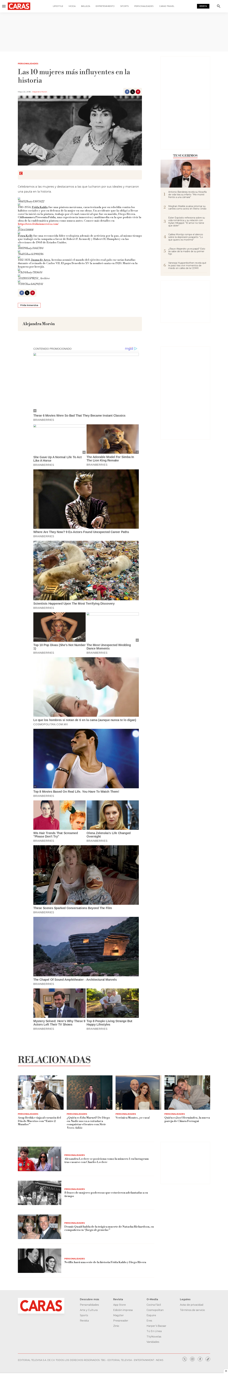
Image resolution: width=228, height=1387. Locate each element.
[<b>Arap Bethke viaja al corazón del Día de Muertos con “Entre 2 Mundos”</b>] (41, 1092)
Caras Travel (166, 6)
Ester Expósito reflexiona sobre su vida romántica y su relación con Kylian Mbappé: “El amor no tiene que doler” (186, 221)
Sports (124, 6)
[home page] (19, 6)
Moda (72, 6)
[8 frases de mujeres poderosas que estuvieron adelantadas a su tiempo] (39, 1193)
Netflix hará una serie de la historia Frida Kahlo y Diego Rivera (105, 1262)
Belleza (85, 6)
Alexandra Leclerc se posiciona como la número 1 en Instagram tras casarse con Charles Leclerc (106, 1160)
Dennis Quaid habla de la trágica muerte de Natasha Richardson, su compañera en (109, 1228)
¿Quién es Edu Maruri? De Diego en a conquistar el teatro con (88, 1123)
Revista (203, 6)
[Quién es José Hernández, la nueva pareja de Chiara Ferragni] (187, 1092)
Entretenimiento (105, 6)
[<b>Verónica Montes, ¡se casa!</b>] (138, 1092)
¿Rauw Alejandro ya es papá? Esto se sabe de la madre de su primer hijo (186, 251)
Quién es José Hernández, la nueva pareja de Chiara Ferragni (187, 1119)
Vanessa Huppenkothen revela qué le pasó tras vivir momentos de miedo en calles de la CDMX (187, 265)
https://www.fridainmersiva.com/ (38, 224)
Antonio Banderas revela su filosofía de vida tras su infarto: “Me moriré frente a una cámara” (187, 194)
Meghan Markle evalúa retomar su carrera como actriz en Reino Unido (187, 207)
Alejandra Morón (39, 92)
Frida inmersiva (29, 305)
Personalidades (144, 6)
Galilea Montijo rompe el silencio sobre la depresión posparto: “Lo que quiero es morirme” (185, 237)
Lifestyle (58, 6)
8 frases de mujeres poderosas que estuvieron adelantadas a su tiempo (106, 1194)
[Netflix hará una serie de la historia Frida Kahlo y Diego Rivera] (39, 1261)
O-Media (152, 1299)
